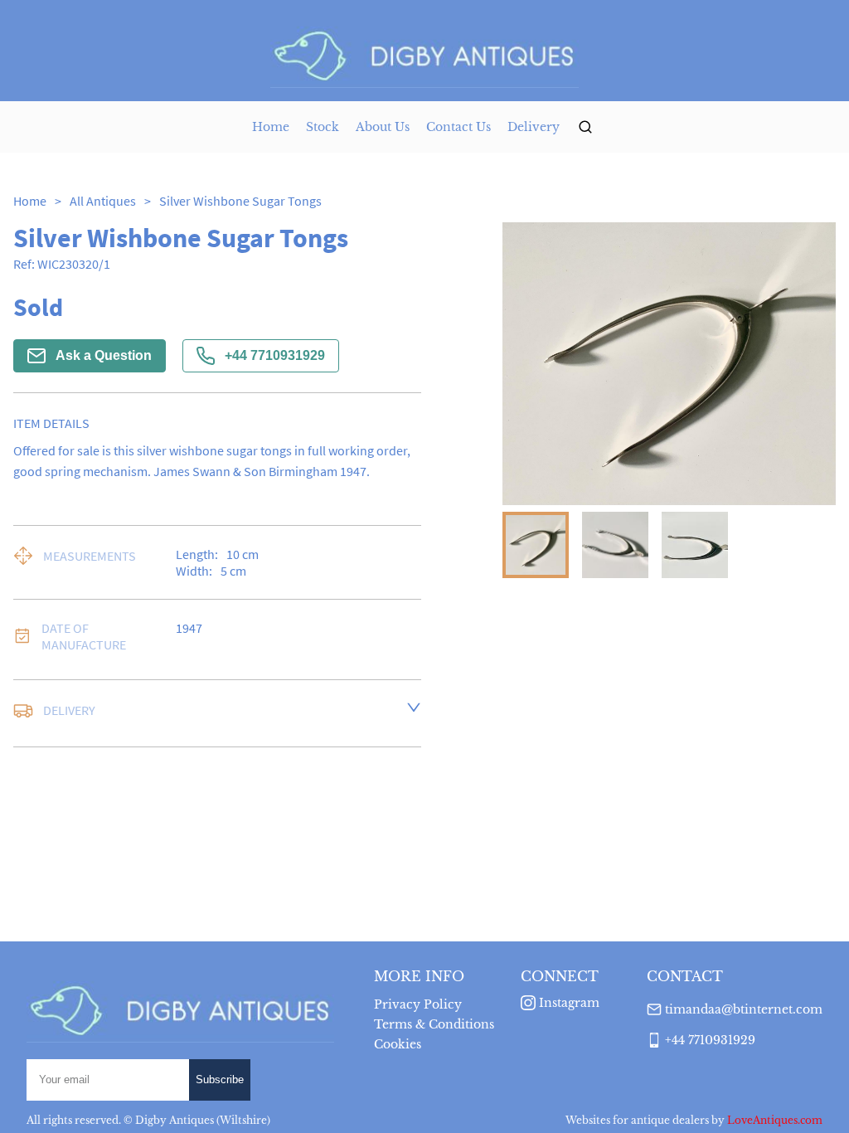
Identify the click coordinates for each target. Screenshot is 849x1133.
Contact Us (458, 126)
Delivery (533, 126)
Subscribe (220, 1079)
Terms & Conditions (434, 1024)
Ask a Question (104, 355)
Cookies (397, 1044)
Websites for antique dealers (637, 1120)
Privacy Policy (418, 1004)
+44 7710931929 (275, 355)
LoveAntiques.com (774, 1120)
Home (270, 126)
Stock (322, 126)
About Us (383, 126)
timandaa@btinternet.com (743, 1009)
